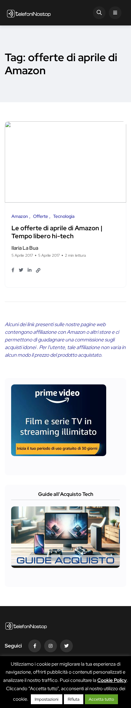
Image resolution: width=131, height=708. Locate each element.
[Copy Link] (38, 270)
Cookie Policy (112, 680)
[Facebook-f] (34, 646)
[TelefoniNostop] (28, 12)
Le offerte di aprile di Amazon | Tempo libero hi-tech (56, 232)
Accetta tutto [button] (101, 699)
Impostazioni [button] (47, 699)
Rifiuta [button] (73, 699)
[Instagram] (50, 646)
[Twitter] (66, 646)
